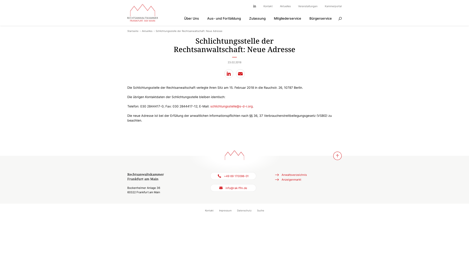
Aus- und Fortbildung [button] (224, 18)
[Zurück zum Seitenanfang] (337, 156)
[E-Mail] (240, 73)
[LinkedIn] (228, 73)
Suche (260, 210)
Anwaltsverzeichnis (294, 175)
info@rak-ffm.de (236, 188)
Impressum (225, 210)
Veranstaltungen (307, 6)
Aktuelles (285, 6)
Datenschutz (244, 210)
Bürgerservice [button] (320, 18)
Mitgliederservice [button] (287, 18)
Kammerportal (333, 6)
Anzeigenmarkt (291, 179)
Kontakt (268, 6)
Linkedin (256, 6)
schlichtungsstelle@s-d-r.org (231, 106)
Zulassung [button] (257, 18)
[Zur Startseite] (142, 13)
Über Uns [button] (191, 18)
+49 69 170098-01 (236, 176)
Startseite (133, 31)
